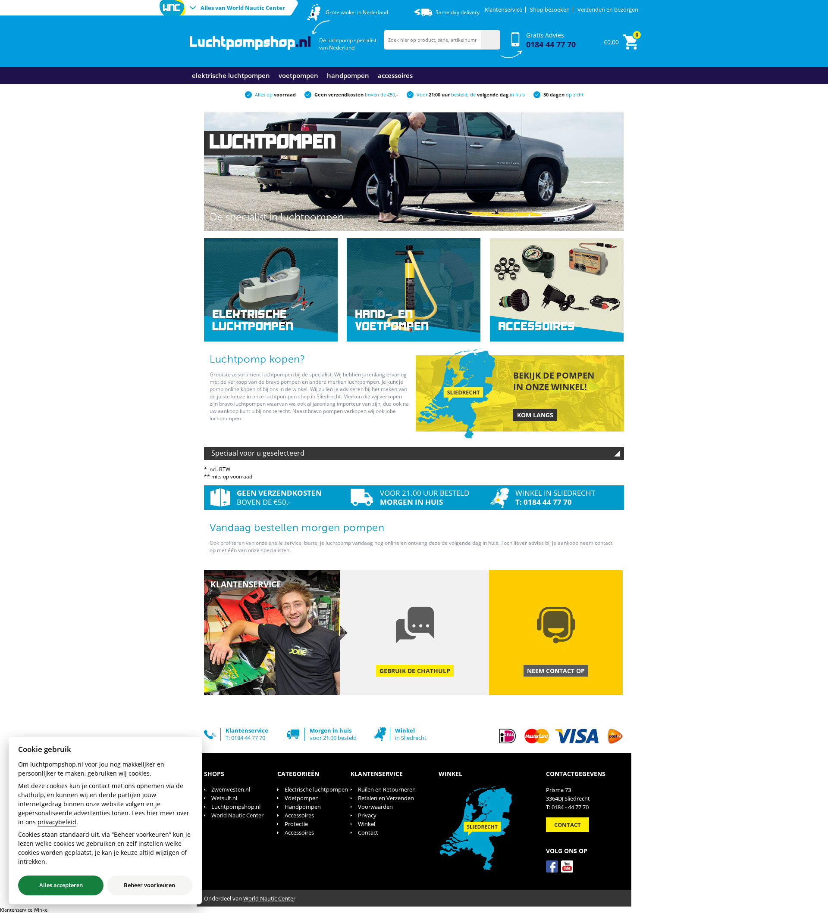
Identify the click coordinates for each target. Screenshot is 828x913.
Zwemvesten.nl (230, 789)
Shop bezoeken (550, 9)
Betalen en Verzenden (386, 798)
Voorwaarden (375, 807)
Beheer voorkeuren (149, 885)
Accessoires (395, 75)
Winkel (366, 824)
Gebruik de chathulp (415, 671)
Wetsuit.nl (224, 798)
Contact (368, 832)
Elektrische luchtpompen (231, 75)
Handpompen (348, 75)
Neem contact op (556, 671)
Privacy (367, 815)
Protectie (296, 824)
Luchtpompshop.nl (235, 807)
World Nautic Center (237, 815)
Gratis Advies (551, 40)
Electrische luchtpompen (316, 789)
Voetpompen (298, 75)
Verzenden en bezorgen (607, 9)
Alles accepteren (61, 885)
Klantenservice (503, 9)
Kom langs (535, 415)
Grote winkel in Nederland (357, 12)
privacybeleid (57, 822)
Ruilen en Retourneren (387, 789)
